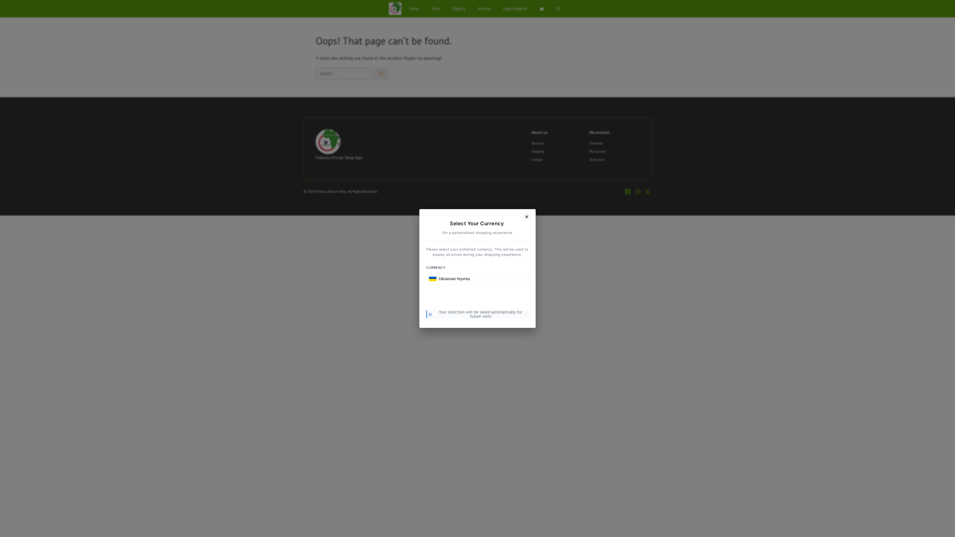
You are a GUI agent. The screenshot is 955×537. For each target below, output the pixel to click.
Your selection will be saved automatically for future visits (480, 314)
